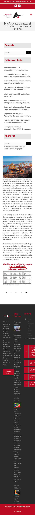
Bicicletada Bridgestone (17, 487)
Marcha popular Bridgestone (17, 399)
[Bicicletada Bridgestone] (17, 492)
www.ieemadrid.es (23, 293)
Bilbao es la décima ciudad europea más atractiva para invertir (17, 82)
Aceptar (17, 511)
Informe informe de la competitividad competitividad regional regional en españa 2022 (16, 69)
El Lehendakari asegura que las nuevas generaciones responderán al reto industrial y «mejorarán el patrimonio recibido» (17, 75)
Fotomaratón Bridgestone (17, 323)
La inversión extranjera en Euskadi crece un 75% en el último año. (17, 88)
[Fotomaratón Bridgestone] (17, 328)
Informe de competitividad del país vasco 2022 (17, 95)
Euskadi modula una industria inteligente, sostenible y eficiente (16, 102)
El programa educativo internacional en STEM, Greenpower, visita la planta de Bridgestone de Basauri (17, 128)
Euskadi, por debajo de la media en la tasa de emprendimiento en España (17, 121)
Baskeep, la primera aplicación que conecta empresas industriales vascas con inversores (17, 108)
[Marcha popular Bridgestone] (17, 405)
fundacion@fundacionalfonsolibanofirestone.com (17, 1)
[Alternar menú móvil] (31, 14)
